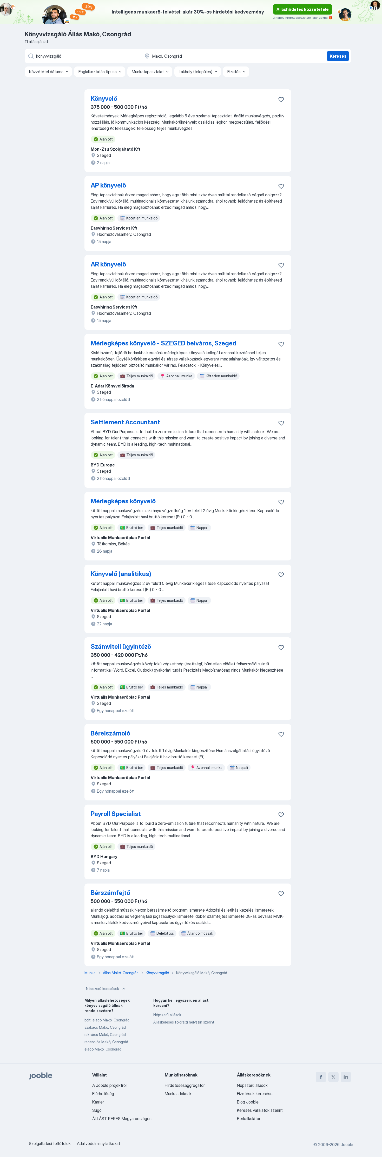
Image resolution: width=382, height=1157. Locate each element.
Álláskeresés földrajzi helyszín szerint (183, 1022)
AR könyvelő (108, 264)
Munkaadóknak (178, 1093)
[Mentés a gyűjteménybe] (281, 99)
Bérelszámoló (110, 733)
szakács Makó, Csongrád (105, 1027)
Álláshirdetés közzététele (302, 9)
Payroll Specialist (116, 814)
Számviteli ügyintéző (121, 646)
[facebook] (321, 1077)
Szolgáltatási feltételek (50, 1143)
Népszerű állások (167, 1015)
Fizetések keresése (255, 1093)
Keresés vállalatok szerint (260, 1110)
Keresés (338, 56)
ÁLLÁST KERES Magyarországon (122, 1118)
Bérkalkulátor (248, 1118)
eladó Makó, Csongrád (102, 1049)
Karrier (98, 1102)
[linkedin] (346, 1077)
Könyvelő (104, 98)
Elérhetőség (103, 1093)
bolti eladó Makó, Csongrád (106, 1020)
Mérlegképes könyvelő (123, 501)
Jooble (347, 1144)
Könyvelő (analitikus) (121, 574)
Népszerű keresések (102, 988)
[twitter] (333, 1077)
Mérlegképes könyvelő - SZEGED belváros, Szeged (163, 343)
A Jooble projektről (109, 1085)
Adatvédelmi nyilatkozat (98, 1143)
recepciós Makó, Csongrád (106, 1042)
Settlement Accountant (125, 422)
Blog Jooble (248, 1102)
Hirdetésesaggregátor (185, 1085)
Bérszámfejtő (110, 893)
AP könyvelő (108, 185)
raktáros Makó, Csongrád (105, 1034)
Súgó (97, 1110)
